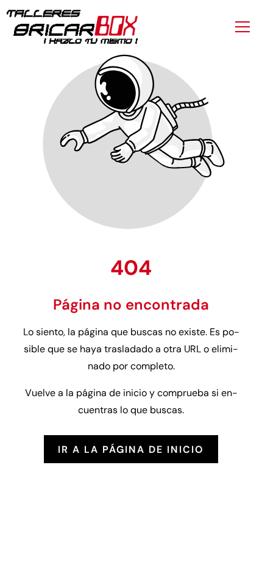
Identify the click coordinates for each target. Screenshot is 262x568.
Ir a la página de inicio (131, 448)
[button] (242, 26)
